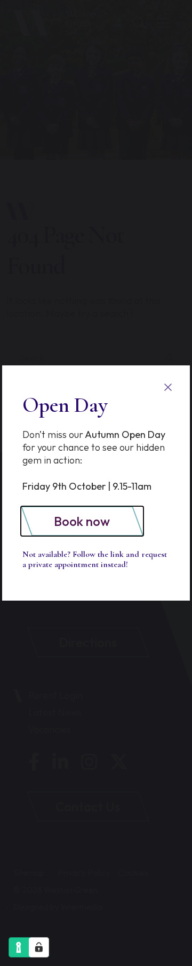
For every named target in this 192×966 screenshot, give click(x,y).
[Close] (167, 387)
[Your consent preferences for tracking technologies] (39, 947)
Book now (82, 521)
